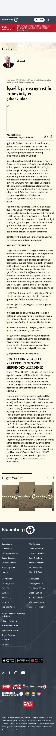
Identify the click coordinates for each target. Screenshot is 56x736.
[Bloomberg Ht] (38, 686)
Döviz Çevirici (8, 583)
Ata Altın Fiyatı (35, 567)
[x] (3, 673)
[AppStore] (8, 660)
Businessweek (8, 544)
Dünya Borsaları (9, 562)
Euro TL (5, 593)
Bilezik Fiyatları (35, 593)
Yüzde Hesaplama (37, 607)
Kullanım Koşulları (10, 625)
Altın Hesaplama (36, 602)
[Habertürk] (6, 686)
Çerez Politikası (8, 635)
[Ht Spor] (25, 686)
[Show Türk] (33, 694)
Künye (5, 572)
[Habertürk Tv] (17, 686)
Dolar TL (5, 588)
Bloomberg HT (12, 80)
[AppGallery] (36, 660)
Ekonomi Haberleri (10, 553)
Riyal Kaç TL (7, 602)
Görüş (22, 80)
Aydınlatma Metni (10, 630)
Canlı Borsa (34, 579)
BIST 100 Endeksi (36, 597)
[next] (53, 478)
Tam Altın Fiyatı (36, 558)
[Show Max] (39, 694)
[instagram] (15, 673)
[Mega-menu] (52, 20)
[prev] (48, 478)
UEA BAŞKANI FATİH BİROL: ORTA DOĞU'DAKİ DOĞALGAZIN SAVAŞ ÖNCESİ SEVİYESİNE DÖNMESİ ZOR (33, 28)
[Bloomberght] (10, 20)
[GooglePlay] (22, 660)
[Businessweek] (12, 694)
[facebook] (9, 673)
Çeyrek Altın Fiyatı (37, 553)
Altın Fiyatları (34, 544)
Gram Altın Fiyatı (36, 548)
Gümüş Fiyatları (36, 583)
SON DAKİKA (6, 28)
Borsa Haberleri (8, 558)
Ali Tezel (30, 80)
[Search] (48, 20)
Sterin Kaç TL (8, 597)
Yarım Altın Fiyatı (36, 562)
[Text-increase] (46, 136)
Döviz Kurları (7, 579)
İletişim (5, 644)
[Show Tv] (27, 694)
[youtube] (23, 673)
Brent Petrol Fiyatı (37, 588)
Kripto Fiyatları (8, 567)
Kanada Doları (8, 607)
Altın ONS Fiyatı (35, 572)
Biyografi (6, 639)
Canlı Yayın (7, 548)
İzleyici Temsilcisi (9, 621)
